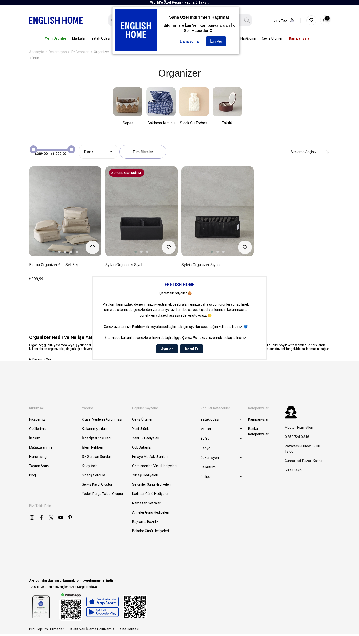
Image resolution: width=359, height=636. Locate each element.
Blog (32, 475)
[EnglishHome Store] (102, 607)
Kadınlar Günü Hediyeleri (150, 494)
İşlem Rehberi (92, 447)
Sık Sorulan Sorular (96, 457)
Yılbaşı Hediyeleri (145, 475)
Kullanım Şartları (94, 429)
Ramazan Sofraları (146, 503)
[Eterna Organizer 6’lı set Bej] (65, 211)
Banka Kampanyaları (258, 431)
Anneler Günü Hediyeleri (150, 512)
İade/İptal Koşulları (96, 438)
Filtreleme (142, 152)
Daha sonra (189, 41)
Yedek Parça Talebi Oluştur (102, 494)
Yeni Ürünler (141, 429)
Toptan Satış (39, 466)
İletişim (34, 438)
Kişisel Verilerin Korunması (102, 419)
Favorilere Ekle (92, 247)
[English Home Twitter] (51, 517)
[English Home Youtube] (60, 517)
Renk (89, 151)
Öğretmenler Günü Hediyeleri (154, 466)
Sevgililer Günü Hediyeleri (151, 484)
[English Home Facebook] (41, 517)
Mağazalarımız (40, 447)
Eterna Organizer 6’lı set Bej (53, 265)
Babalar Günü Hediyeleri (150, 531)
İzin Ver (216, 41)
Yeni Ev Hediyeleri (145, 438)
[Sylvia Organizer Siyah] (141, 211)
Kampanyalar (258, 419)
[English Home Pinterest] (70, 517)
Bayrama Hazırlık (145, 522)
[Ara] (247, 20)
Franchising (38, 457)
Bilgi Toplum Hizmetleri (46, 629)
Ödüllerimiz (38, 429)
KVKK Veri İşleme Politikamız (92, 629)
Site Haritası (129, 629)
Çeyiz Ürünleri (142, 419)
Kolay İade (90, 466)
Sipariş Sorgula (93, 475)
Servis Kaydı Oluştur (97, 484)
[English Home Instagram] (32, 517)
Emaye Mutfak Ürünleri (150, 457)
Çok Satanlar (142, 447)
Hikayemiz (37, 419)
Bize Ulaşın (293, 470)
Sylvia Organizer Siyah (124, 265)
